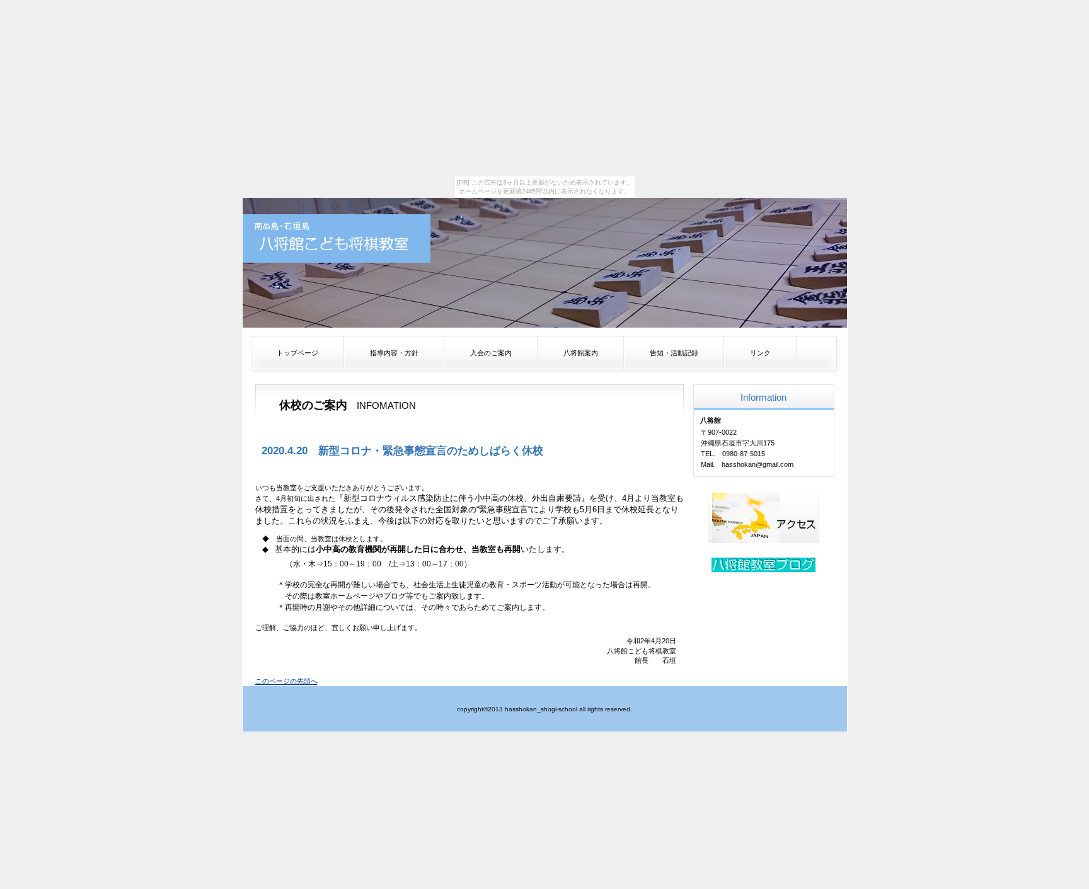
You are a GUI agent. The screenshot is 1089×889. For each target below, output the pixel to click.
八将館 (336, 238)
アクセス (763, 518)
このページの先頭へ (286, 681)
